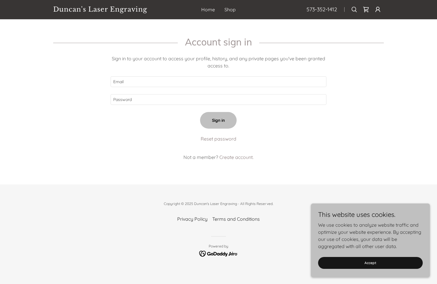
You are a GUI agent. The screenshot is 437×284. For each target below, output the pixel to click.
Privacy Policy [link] (192, 219)
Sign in (218, 120)
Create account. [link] (236, 157)
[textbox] (218, 81)
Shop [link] (230, 9)
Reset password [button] (218, 139)
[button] (378, 9)
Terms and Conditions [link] (236, 219)
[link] (103, 10)
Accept (370, 263)
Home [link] (208, 9)
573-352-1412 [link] (321, 9)
